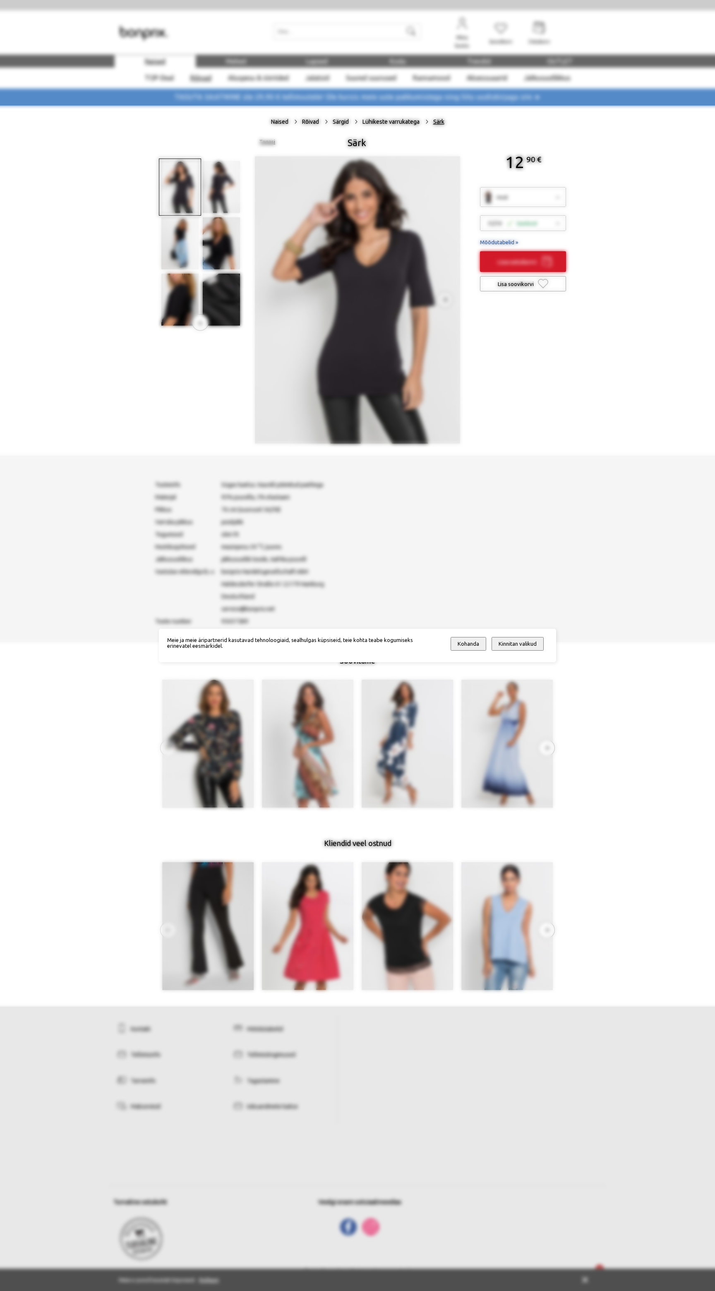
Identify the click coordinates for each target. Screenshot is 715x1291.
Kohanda (468, 644)
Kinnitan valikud (518, 644)
